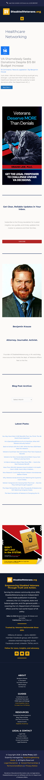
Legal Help (22, 734)
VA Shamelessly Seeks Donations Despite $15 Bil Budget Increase (18, 62)
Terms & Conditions (22, 738)
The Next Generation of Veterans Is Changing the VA (22, 493)
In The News (22, 680)
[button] (22, 18)
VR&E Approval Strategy (22, 701)
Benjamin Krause (22, 678)
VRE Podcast (22, 684)
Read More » (7, 87)
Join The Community (22, 719)
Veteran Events (22, 721)
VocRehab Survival (22, 697)
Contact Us (22, 686)
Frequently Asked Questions (22, 715)
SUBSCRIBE (22, 241)
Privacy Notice (22, 736)
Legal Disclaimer (22, 742)
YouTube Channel (22, 682)
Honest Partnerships (22, 740)
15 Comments (6, 70)
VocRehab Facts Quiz (22, 699)
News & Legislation (19, 70)
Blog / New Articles (22, 717)
